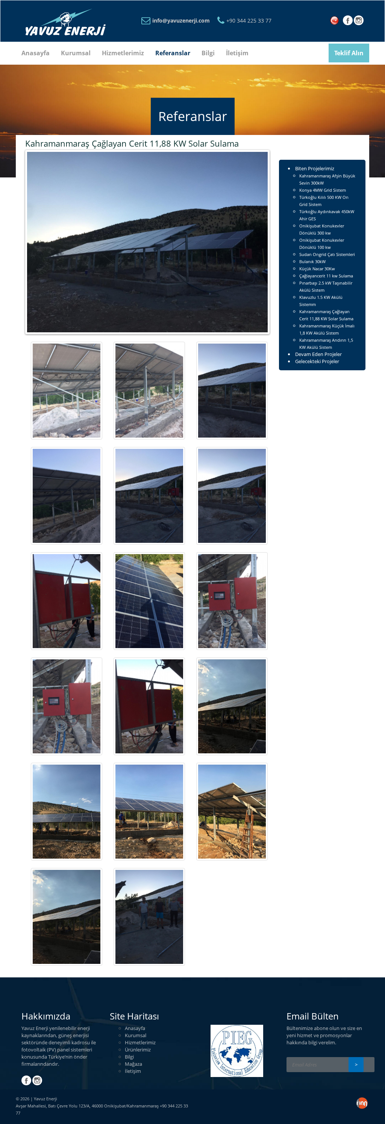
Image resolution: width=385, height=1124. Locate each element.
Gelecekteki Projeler (317, 361)
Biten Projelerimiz (314, 168)
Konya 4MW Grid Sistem (322, 190)
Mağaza (133, 1063)
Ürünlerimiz (138, 1049)
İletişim (237, 53)
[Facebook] (348, 22)
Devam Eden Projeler (318, 354)
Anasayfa (35, 53)
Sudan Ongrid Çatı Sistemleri (327, 254)
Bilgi (208, 53)
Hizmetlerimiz (123, 53)
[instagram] (359, 22)
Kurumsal (76, 53)
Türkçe (336, 21)
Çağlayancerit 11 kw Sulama (326, 276)
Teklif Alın (349, 53)
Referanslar (172, 53)
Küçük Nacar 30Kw (317, 268)
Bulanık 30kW (312, 261)
